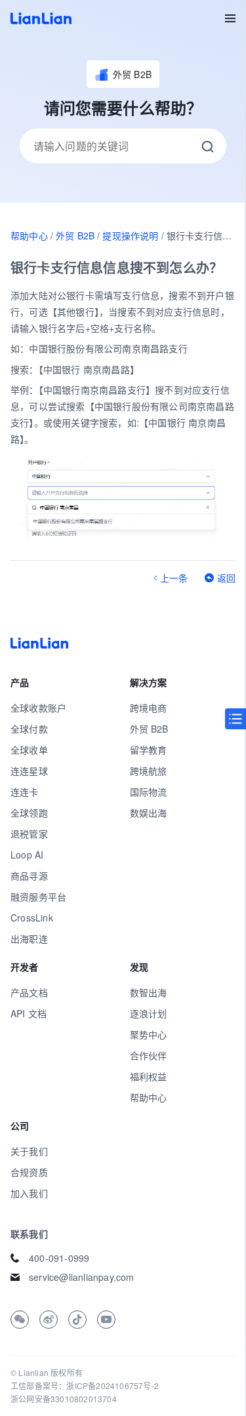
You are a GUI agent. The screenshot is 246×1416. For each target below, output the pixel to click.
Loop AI (26, 854)
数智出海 (148, 992)
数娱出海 (148, 812)
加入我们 (29, 1193)
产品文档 (29, 992)
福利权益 (148, 1076)
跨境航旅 (148, 770)
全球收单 (29, 749)
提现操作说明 (130, 235)
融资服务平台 (38, 896)
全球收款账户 (38, 707)
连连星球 (29, 770)
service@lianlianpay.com (81, 1277)
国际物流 (148, 791)
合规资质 (29, 1172)
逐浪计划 (148, 1013)
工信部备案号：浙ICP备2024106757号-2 (84, 1385)
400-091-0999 (59, 1257)
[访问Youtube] (106, 1319)
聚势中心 (148, 1034)
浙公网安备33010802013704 (63, 1398)
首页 (41, 18)
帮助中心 (29, 235)
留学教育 (148, 749)
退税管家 (29, 833)
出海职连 (29, 938)
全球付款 (29, 728)
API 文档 (28, 1013)
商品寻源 (29, 875)
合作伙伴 (148, 1055)
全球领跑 (29, 812)
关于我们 (29, 1151)
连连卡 (24, 791)
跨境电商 (148, 707)
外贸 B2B (75, 235)
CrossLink (31, 917)
